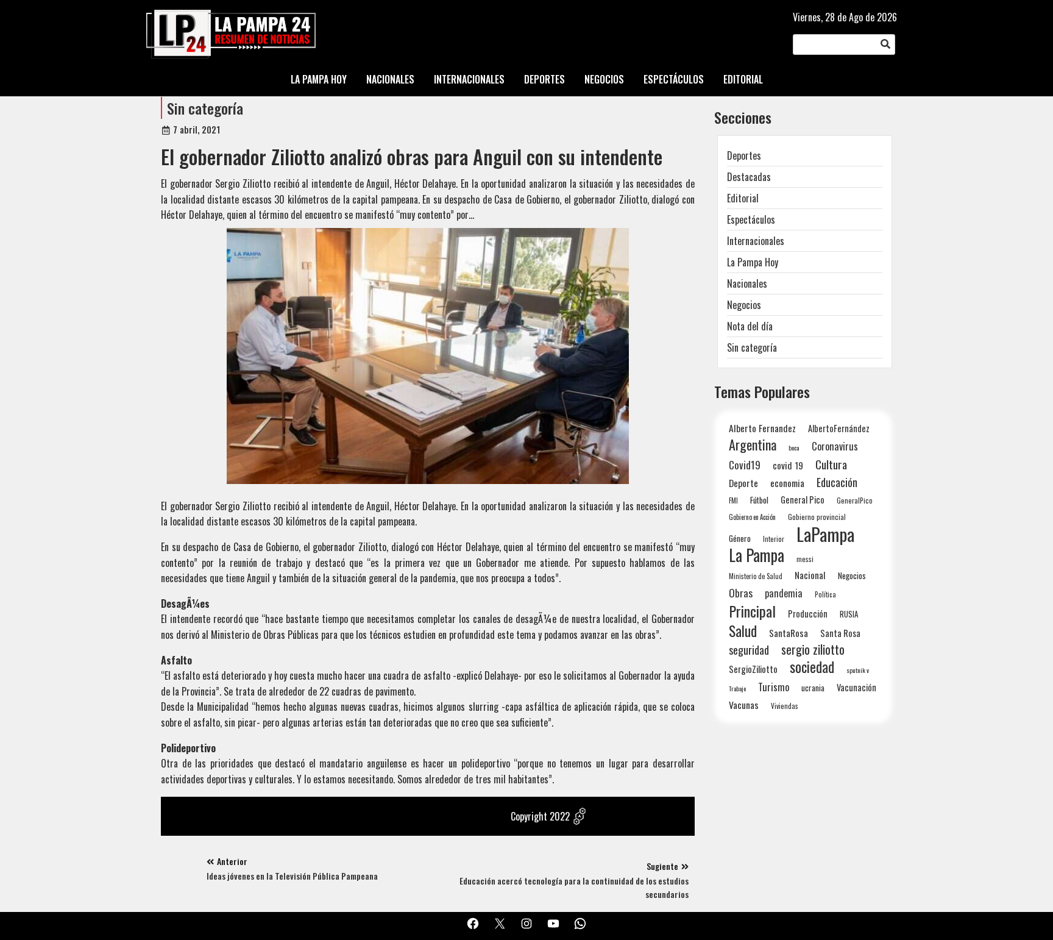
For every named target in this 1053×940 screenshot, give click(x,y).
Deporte (743, 483)
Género (740, 538)
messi (805, 559)
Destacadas (749, 176)
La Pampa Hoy (752, 262)
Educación (837, 482)
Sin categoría (205, 108)
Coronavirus (835, 446)
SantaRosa (788, 632)
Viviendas (784, 705)
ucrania (812, 688)
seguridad (749, 650)
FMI (733, 500)
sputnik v (857, 670)
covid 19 (788, 465)
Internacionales (755, 240)
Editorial (743, 198)
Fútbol (759, 500)
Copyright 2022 (540, 816)
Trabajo (737, 688)
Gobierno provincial (817, 516)
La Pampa (756, 555)
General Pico (802, 499)
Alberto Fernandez (762, 428)
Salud (743, 631)
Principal (752, 611)
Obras (741, 593)
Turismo (773, 687)
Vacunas (744, 705)
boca (794, 447)
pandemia (784, 593)
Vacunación (856, 687)
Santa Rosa (840, 633)
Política (825, 594)
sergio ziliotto (813, 650)
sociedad (812, 667)
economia (787, 483)
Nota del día (750, 326)
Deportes (744, 155)
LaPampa (825, 534)
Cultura (831, 464)
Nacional (810, 575)
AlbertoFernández (839, 428)
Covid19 (744, 465)
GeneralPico (855, 500)
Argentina (752, 445)
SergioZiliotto (753, 668)
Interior (773, 538)
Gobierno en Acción (752, 517)
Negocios (744, 304)
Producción (808, 613)
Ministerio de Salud (755, 576)
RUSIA (849, 614)
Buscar (885, 44)
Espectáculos (751, 219)
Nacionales (747, 283)
